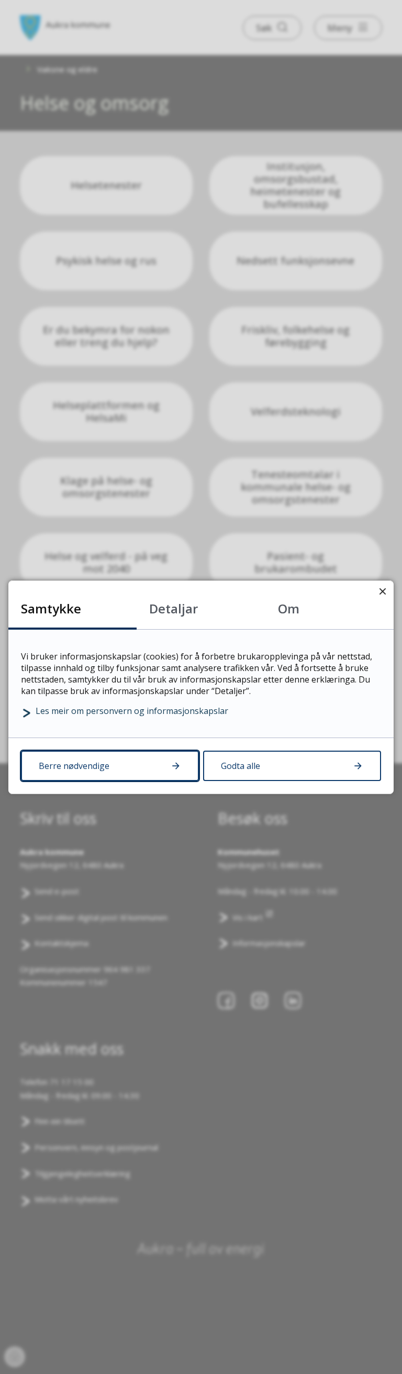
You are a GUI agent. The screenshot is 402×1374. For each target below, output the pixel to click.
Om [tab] (288, 608)
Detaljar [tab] (173, 608)
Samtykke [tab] (51, 608)
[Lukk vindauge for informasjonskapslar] (382, 591)
